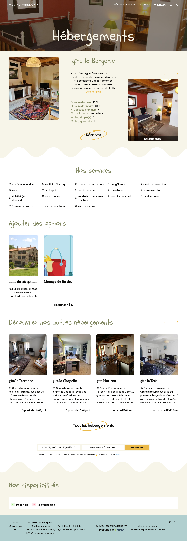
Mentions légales (147, 526)
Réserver (144, 4)
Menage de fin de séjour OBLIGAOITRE (57, 281)
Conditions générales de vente (147, 529)
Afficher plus (93, 91)
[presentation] (166, 74)
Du (42, 447)
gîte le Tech (149, 381)
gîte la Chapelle (65, 381)
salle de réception (23, 281)
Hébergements (123, 4)
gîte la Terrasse (21, 381)
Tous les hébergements (93, 425)
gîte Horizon (106, 381)
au (60, 447)
